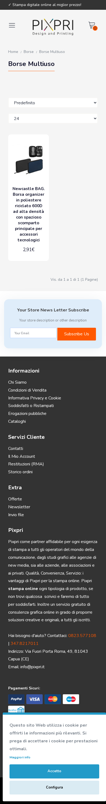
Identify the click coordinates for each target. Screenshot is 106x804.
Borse (29, 51)
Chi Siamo (17, 382)
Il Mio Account (21, 456)
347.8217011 (25, 644)
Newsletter (19, 507)
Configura (54, 787)
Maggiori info (20, 757)
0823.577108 (82, 636)
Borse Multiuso (52, 51)
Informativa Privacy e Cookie (34, 398)
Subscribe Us (76, 334)
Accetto (54, 771)
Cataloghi (17, 421)
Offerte (15, 499)
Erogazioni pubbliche (27, 414)
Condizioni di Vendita (27, 390)
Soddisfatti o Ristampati (31, 406)
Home (13, 51)
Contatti (15, 449)
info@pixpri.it (32, 667)
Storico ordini (20, 472)
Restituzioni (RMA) (26, 464)
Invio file (16, 515)
